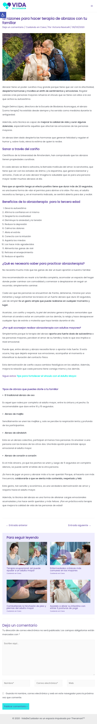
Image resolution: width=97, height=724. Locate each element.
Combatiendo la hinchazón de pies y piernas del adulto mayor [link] (26, 607)
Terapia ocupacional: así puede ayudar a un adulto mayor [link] (24, 569)
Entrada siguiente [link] (79, 525)
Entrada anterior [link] (16, 525)
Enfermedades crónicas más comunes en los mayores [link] (65, 569)
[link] (3, 15)
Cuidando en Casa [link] (36, 27)
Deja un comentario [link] (13, 27)
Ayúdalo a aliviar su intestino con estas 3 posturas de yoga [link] (67, 607)
